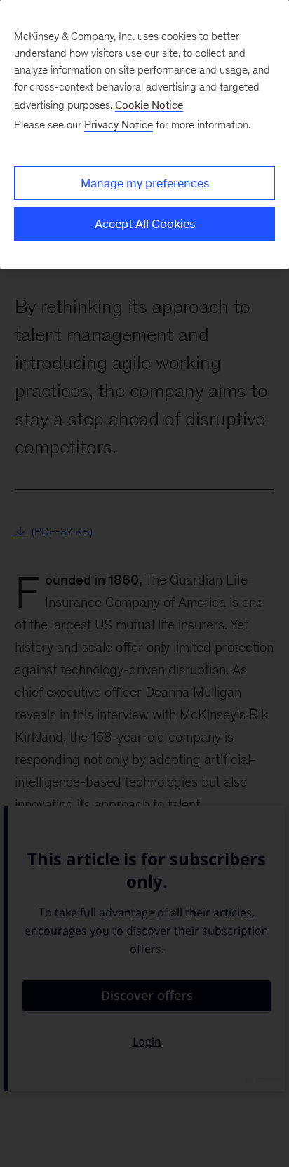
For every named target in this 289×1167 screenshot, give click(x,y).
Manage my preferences (145, 183)
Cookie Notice (149, 105)
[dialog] (144, 134)
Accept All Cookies (145, 224)
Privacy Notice (118, 125)
